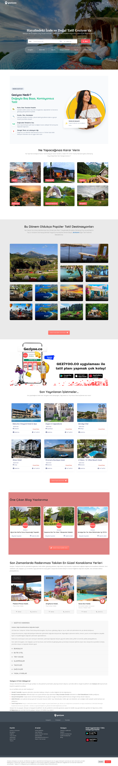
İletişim (62, 732)
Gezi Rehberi (38, 732)
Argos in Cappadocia (54, 424)
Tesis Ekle (111, 3)
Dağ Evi (82, 180)
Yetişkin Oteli (86, 608)
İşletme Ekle (38, 735)
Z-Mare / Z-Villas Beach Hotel (90, 460)
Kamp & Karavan (51, 203)
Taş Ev (14, 180)
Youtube (67, 720)
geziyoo (25, 530)
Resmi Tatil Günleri (40, 739)
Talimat (19, 611)
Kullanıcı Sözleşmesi (66, 734)
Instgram (48, 720)
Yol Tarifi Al (36, 432)
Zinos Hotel (17, 460)
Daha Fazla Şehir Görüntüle (58, 332)
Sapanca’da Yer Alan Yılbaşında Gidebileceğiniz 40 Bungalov (66, 532)
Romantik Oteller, (84, 606)
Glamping (12, 737)
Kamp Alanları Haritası (41, 734)
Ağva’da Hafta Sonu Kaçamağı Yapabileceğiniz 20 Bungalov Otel (34, 532)
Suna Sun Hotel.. (85, 604)
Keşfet (83, 3)
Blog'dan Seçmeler (17, 536)
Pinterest (57, 720)
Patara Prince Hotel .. (21, 604)
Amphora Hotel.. (52, 604)
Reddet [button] (101, 761)
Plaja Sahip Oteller (18, 606)
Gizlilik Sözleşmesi (65, 735)
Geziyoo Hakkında (65, 730)
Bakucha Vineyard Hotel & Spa (25, 424)
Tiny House (49, 180)
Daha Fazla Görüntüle (58, 480)
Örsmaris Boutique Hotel (55, 460)
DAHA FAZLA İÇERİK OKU (60, 548)
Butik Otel (15, 203)
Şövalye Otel (83, 424)
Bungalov (83, 203)
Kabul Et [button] (108, 761)
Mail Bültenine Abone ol (41, 737)
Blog (91, 3)
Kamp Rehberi (39, 730)
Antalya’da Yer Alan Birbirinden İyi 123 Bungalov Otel (97, 532)
